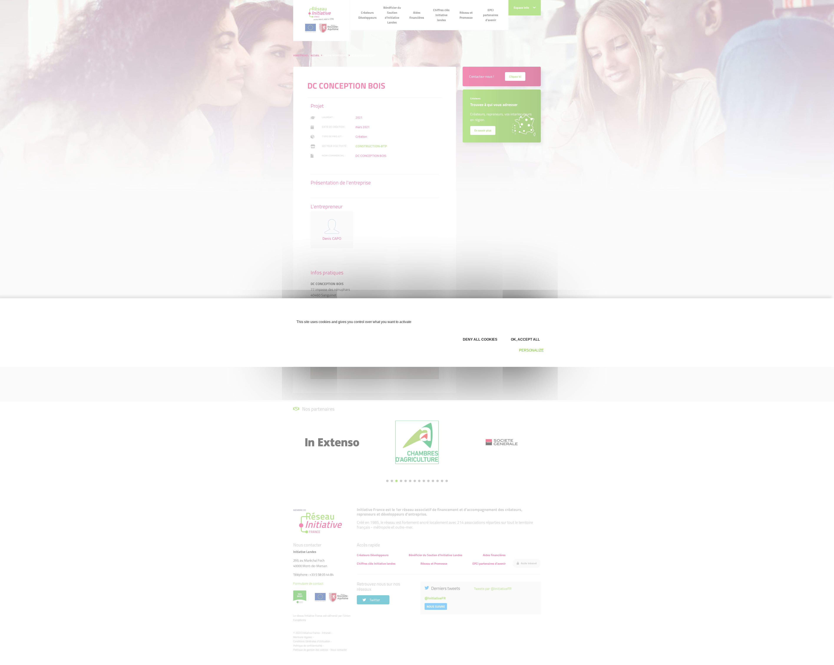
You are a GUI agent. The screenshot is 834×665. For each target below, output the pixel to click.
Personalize (531, 350)
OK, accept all (525, 339)
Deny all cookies (479, 339)
